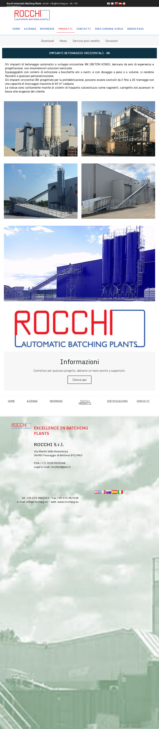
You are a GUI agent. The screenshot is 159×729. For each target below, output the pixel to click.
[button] (11, 401)
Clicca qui (79, 379)
